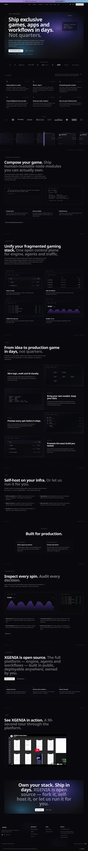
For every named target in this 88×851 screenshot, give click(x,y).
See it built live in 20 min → (16, 50)
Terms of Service (49, 831)
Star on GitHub (60, 1)
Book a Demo (49, 809)
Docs (59, 4)
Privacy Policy (48, 829)
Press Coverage (34, 834)
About (51, 4)
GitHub (32, 831)
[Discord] (2, 834)
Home (30, 4)
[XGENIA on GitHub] (73, 4)
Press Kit (33, 836)
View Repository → (21, 678)
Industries (40, 4)
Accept (82, 848)
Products (34, 4)
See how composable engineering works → (14, 222)
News (55, 4)
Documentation (34, 829)
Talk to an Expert (80, 4)
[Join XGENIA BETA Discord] (70, 4)
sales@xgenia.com (66, 829)
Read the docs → (8, 633)
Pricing (46, 4)
